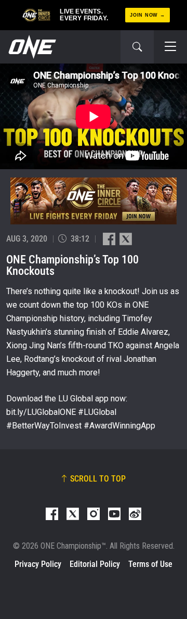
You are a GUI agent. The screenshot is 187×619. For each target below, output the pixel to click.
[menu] (170, 47)
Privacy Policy (38, 564)
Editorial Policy (95, 564)
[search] (137, 47)
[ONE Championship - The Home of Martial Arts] (31, 46)
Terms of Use (150, 564)
